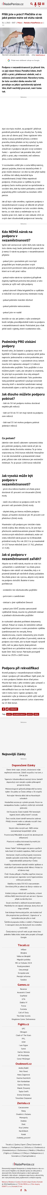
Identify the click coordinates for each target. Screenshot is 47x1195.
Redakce (11, 1182)
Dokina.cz (17, 1153)
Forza (23, 1006)
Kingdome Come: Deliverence (23, 1019)
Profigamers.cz (17, 1147)
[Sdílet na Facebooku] (3, 709)
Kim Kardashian (23, 1081)
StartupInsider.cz (29, 1156)
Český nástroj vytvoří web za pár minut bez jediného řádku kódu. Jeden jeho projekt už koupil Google (23, 934)
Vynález (23, 979)
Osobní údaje (26, 1182)
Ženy (29, 1144)
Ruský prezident (23, 966)
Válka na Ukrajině (23, 956)
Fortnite (23, 1009)
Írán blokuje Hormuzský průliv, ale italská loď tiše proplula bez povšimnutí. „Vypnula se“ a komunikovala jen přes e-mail (23, 915)
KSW (23, 1042)
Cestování (36, 1144)
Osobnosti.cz (24, 1064)
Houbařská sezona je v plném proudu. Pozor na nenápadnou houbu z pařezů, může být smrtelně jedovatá (23, 805)
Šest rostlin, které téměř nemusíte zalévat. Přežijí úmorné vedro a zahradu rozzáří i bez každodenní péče (23, 821)
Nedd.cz (32, 1150)
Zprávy (17, 1144)
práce (9, 714)
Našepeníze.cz (37, 1153)
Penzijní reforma (23, 976)
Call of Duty (23, 1012)
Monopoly (23, 1117)
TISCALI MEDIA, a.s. (24, 1184)
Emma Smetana (23, 1095)
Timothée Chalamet (23, 1098)
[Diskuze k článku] (3, 25)
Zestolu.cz (23, 1103)
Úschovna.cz (23, 1150)
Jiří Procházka (23, 1055)
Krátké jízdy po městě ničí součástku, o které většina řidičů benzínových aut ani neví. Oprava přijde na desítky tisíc (23, 896)
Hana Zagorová (23, 1074)
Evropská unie (23, 973)
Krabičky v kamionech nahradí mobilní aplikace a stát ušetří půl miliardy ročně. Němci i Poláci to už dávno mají (23, 867)
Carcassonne (23, 1107)
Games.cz (23, 984)
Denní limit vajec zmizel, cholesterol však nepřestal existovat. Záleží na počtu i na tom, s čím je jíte (23, 772)
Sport (23, 1144)
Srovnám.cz (16, 1156)
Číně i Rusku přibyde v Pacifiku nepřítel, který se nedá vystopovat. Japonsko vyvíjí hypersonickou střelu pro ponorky (23, 877)
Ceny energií (23, 969)
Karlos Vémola (24, 1052)
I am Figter (23, 1045)
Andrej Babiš (23, 1068)
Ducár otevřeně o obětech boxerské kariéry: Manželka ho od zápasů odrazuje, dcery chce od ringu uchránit (23, 906)
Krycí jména (23, 1127)
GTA (23, 999)
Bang (23, 1111)
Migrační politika (23, 959)
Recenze (23, 989)
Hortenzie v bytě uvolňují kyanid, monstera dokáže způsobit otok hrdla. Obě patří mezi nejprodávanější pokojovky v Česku (23, 858)
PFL (23, 1038)
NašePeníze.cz (40, 55)
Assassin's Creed (23, 992)
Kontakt (40, 1182)
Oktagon (23, 1032)
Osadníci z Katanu (23, 1114)
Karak (23, 1134)
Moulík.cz (41, 1150)
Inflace (23, 949)
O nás (20, 1186)
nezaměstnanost (19, 714)
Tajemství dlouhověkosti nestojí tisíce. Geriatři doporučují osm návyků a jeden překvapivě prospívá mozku (23, 782)
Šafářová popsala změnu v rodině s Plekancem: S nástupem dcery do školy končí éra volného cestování (23, 925)
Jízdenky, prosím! (23, 1137)
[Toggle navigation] (43, 4)
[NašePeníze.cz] (12, 4)
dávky (36, 714)
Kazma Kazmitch (23, 1078)
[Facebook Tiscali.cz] (21, 1190)
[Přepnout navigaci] (35, 4)
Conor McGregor (23, 1059)
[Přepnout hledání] (32, 4)
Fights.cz (23, 1024)
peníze (29, 714)
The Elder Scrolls (23, 1016)
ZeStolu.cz (28, 1147)
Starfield (23, 996)
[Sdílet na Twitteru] (7, 709)
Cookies (18, 1182)
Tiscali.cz (23, 945)
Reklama (5, 1182)
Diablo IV (23, 1002)
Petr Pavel (23, 1071)
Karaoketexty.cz (9, 1150)
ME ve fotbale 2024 (23, 963)
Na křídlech (23, 1131)
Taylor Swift (24, 1091)
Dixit (23, 1124)
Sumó (23, 1048)
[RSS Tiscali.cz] (25, 1190)
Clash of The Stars (23, 1035)
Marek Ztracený (23, 1088)
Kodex (34, 1182)
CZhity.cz (26, 1153)
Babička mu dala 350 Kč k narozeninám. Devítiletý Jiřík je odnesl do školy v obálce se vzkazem (23, 886)
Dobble (24, 1121)
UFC (23, 1028)
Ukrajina (23, 953)
